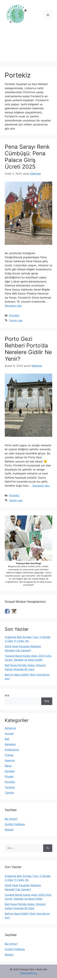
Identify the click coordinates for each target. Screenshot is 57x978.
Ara (7, 695)
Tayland (10, 787)
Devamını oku (13, 305)
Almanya (10, 728)
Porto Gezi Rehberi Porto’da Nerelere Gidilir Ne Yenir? (28, 348)
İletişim (9, 829)
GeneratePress (28, 973)
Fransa (9, 755)
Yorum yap (15, 320)
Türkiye (9, 792)
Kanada (10, 771)
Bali (7, 738)
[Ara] (47, 848)
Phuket (9, 776)
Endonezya (12, 749)
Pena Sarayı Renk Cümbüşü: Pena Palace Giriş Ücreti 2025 (27, 156)
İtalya (8, 765)
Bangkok (10, 744)
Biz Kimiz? (11, 818)
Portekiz (14, 315)
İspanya (10, 760)
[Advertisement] (28, 47)
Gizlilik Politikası (15, 824)
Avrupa (9, 733)
